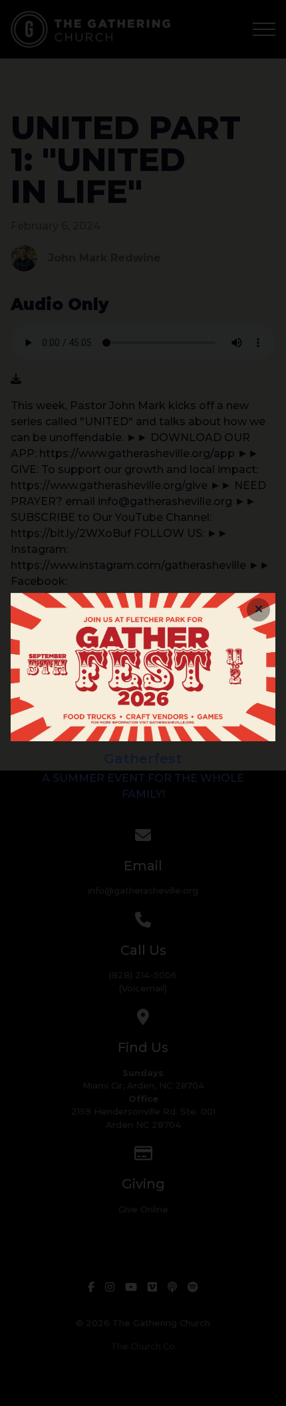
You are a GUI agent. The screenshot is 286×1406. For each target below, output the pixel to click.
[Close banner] (258, 609)
